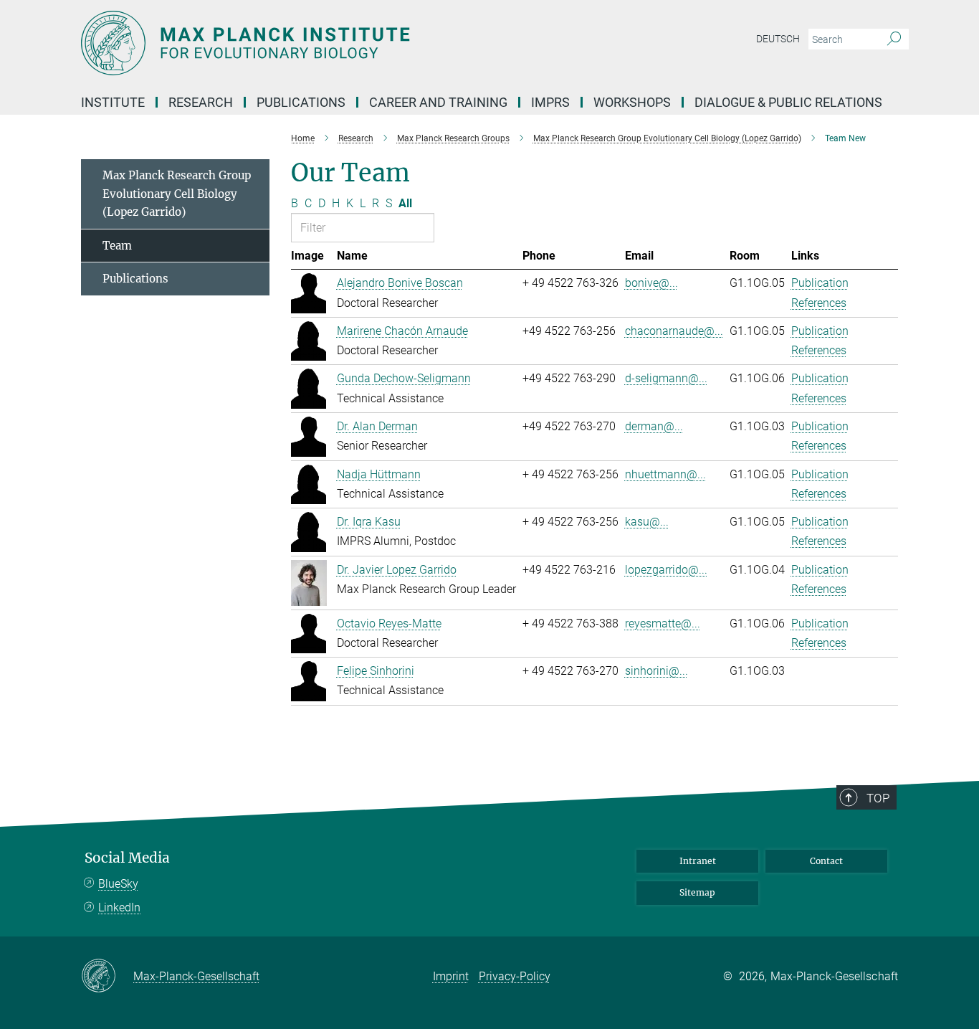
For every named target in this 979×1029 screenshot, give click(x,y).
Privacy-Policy (514, 976)
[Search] (894, 39)
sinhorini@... (656, 671)
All (405, 203)
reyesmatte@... (662, 623)
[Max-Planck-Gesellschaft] (107, 976)
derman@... (654, 426)
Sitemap (697, 892)
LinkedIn (119, 907)
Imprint (451, 976)
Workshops (632, 102)
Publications (135, 278)
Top (877, 798)
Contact (826, 860)
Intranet (697, 860)
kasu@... (647, 521)
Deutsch (778, 38)
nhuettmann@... (665, 474)
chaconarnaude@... (674, 331)
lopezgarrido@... (666, 570)
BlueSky (118, 884)
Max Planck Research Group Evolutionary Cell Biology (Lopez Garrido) (176, 194)
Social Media (127, 858)
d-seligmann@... (666, 378)
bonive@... (651, 283)
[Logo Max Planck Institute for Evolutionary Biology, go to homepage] (350, 43)
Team (117, 245)
